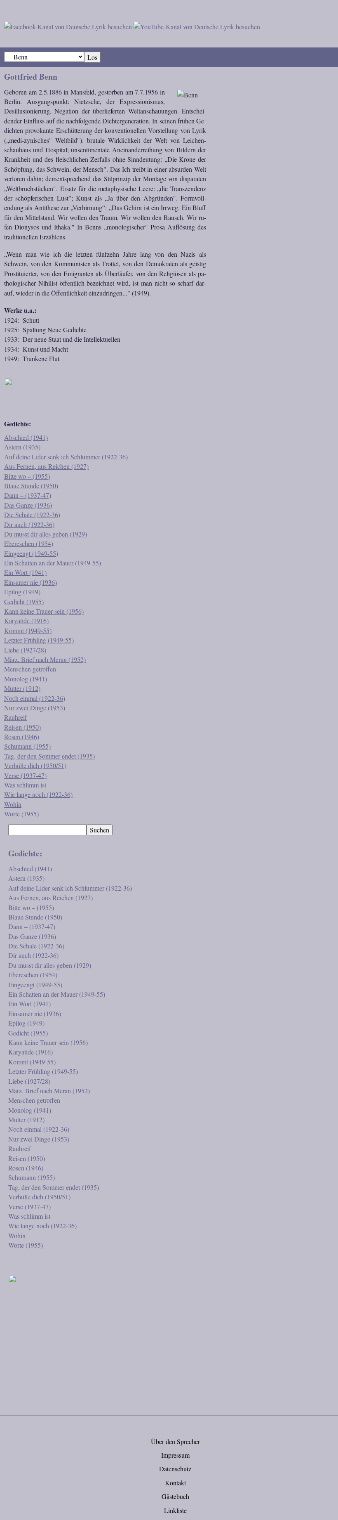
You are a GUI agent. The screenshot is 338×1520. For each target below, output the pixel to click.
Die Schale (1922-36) (32, 514)
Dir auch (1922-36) (29, 524)
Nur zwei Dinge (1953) (34, 707)
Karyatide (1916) (26, 620)
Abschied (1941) (26, 437)
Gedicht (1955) (24, 601)
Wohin (12, 804)
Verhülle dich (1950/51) (35, 765)
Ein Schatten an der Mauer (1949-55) (52, 562)
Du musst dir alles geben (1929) (45, 534)
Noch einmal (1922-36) (34, 698)
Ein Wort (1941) (25, 572)
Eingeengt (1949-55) (31, 553)
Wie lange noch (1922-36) (38, 794)
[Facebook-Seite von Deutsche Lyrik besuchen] (68, 25)
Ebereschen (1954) (28, 543)
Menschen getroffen (30, 668)
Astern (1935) (22, 446)
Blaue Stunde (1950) (31, 485)
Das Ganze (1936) (28, 505)
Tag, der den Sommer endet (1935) (49, 756)
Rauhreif (15, 717)
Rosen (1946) (21, 736)
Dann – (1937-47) (27, 495)
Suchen (99, 829)
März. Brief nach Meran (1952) (45, 659)
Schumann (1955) (27, 746)
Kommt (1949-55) (28, 630)
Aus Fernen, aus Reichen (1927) (46, 466)
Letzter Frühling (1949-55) (39, 640)
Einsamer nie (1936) (30, 582)
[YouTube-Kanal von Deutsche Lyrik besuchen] (197, 25)
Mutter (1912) (22, 688)
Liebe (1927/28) (25, 649)
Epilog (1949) (22, 591)
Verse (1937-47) (25, 775)
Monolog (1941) (25, 678)
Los (92, 57)
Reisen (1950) (22, 727)
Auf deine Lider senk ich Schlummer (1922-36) (66, 456)
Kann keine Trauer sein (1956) (44, 611)
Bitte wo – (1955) (27, 476)
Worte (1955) (21, 813)
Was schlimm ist (25, 784)
